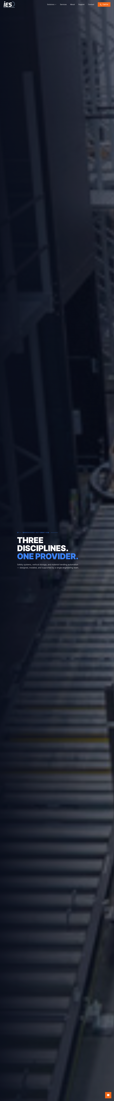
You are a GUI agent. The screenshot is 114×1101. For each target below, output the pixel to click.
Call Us (105, 4)
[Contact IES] (108, 1095)
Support (81, 4)
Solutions (50, 4)
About (72, 4)
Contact (91, 4)
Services (63, 4)
